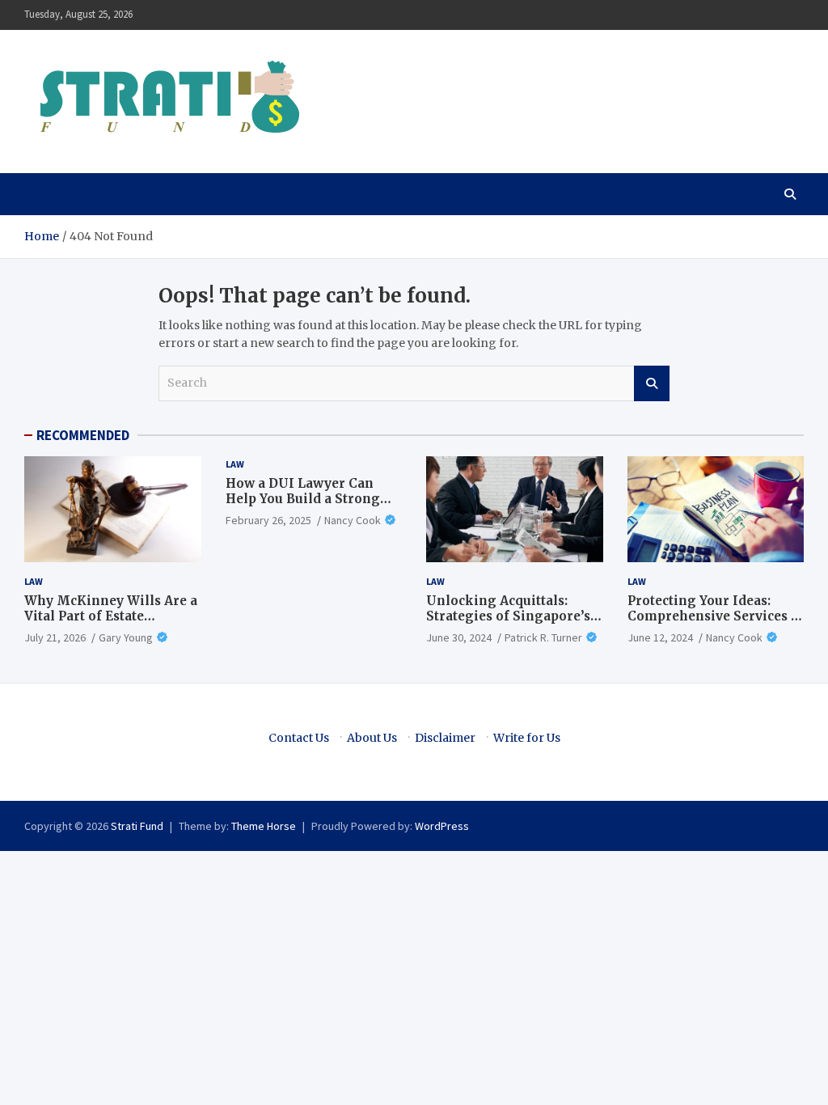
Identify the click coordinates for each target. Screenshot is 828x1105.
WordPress (442, 826)
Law (33, 581)
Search (652, 383)
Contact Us (298, 737)
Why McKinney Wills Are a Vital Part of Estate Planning (110, 616)
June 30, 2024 (459, 637)
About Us (372, 737)
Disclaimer (445, 737)
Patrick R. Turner (543, 637)
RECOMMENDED (82, 435)
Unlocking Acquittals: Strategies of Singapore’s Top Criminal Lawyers (508, 616)
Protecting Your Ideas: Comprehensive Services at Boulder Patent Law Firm (715, 616)
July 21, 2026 (55, 637)
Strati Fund (137, 826)
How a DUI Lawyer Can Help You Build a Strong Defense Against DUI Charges (303, 507)
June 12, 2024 (660, 637)
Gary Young (126, 637)
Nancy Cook (352, 520)
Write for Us (526, 737)
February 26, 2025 (268, 520)
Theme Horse (263, 826)
